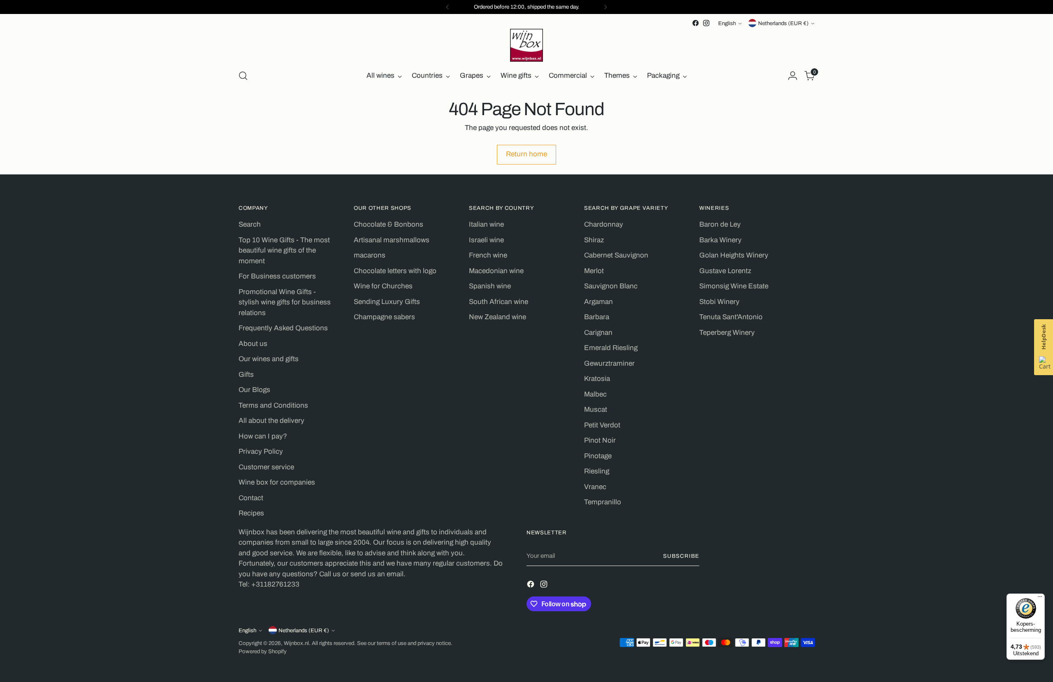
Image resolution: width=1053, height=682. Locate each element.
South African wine (498, 302)
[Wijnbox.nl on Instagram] (706, 23)
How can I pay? (263, 436)
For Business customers (277, 276)
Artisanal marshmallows (391, 240)
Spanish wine (490, 286)
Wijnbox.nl (296, 643)
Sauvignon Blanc (611, 286)
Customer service (266, 467)
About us (253, 344)
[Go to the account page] (792, 75)
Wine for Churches (383, 286)
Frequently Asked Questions (283, 328)
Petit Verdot (602, 425)
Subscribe (681, 556)
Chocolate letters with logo (395, 271)
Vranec (595, 487)
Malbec (595, 394)
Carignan (598, 332)
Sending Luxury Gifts (387, 302)
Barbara (596, 317)
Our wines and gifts (269, 359)
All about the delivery (271, 421)
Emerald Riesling (611, 348)
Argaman (598, 302)
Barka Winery (720, 240)
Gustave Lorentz (725, 271)
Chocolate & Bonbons (388, 224)
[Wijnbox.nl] (526, 45)
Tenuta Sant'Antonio (731, 317)
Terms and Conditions (273, 405)
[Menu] (1040, 598)
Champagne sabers (384, 317)
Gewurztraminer (609, 363)
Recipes (251, 513)
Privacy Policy (261, 451)
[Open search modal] (243, 75)
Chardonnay (603, 224)
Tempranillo (602, 502)
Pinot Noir (600, 440)
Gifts (246, 374)
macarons (369, 255)
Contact (251, 498)
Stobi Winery (719, 302)
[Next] (605, 7)
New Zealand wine (497, 317)
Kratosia (597, 379)
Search (250, 224)
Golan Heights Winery (733, 255)
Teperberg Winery (727, 332)
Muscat (595, 409)
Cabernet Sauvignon (616, 255)
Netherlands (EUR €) (783, 23)
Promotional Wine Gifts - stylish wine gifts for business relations (285, 302)
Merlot (594, 271)
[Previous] (447, 7)
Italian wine (486, 224)
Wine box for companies (277, 482)
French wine (488, 255)
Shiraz (594, 240)
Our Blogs (254, 390)
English (727, 23)
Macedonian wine (496, 271)
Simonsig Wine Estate (733, 286)
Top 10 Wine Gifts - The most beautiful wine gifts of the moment (284, 250)
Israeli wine (486, 240)
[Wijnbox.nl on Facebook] (695, 23)
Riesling (596, 471)
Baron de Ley (720, 224)
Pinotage (598, 456)
